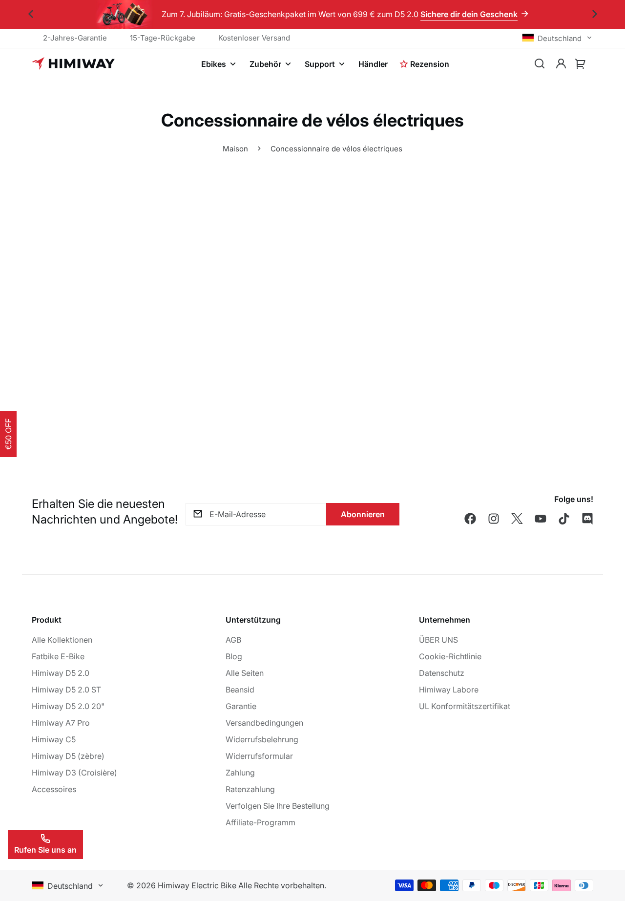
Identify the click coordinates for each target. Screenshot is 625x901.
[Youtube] (540, 518)
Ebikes (213, 64)
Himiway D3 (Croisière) (74, 772)
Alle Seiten (245, 673)
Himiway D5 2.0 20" (68, 706)
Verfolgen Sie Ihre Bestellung (278, 806)
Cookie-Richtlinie (450, 656)
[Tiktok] (564, 518)
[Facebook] (470, 518)
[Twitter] (517, 518)
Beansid (240, 689)
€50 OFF (8, 434)
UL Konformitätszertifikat (464, 706)
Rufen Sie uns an (45, 850)
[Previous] (31, 14)
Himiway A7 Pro (61, 723)
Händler (373, 64)
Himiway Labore (449, 689)
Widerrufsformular (259, 756)
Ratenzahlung (250, 789)
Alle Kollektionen (62, 640)
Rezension (429, 64)
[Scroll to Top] (606, 848)
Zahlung (240, 772)
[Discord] (587, 518)
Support (320, 64)
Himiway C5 (54, 739)
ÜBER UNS (438, 640)
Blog (234, 656)
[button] (580, 64)
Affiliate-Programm (260, 822)
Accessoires (54, 789)
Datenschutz (441, 673)
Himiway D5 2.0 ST (66, 689)
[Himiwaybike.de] (73, 64)
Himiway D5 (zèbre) (68, 756)
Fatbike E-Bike (58, 656)
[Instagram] (494, 518)
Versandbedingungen (264, 723)
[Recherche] (539, 64)
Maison (235, 148)
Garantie (241, 706)
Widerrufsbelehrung (262, 739)
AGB (233, 640)
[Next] (594, 14)
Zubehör (265, 64)
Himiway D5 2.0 (60, 673)
